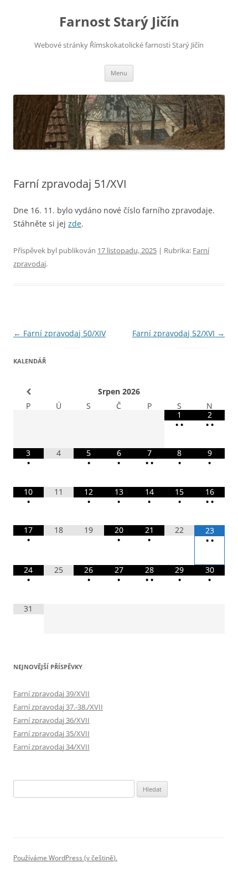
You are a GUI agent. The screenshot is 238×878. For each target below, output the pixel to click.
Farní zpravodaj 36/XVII (51, 720)
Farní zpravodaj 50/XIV (59, 333)
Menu (119, 73)
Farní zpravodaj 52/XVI (178, 333)
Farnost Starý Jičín (119, 21)
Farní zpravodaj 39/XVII (51, 694)
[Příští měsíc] (209, 392)
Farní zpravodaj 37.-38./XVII (58, 707)
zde (74, 223)
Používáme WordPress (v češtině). (65, 857)
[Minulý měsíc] (28, 392)
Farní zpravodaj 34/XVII (51, 747)
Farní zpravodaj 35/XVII (51, 733)
